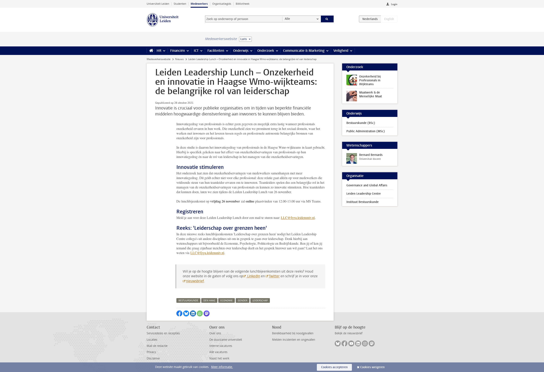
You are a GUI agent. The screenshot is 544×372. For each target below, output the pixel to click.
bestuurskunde (188, 300)
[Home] (150, 50)
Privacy (151, 352)
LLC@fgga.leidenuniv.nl (298, 217)
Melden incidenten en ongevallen (293, 340)
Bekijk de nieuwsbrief (349, 333)
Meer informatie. (222, 367)
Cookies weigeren (372, 367)
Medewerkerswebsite (158, 59)
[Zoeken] (327, 19)
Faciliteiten (215, 50)
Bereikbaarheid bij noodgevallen (292, 333)
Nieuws (179, 59)
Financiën (177, 50)
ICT (196, 50)
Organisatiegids (221, 4)
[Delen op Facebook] (179, 313)
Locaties (152, 340)
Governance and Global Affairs (366, 185)
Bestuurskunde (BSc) (360, 123)
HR (159, 50)
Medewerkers (199, 4)
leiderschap (260, 300)
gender (242, 300)
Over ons (215, 333)
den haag (209, 300)
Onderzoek (265, 50)
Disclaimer (153, 358)
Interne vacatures (220, 346)
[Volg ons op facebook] (344, 343)
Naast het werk (219, 358)
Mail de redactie (157, 346)
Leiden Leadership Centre (363, 194)
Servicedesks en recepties (163, 333)
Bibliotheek (242, 4)
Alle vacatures (218, 352)
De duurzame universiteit (225, 340)
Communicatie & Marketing (303, 50)
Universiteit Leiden (158, 4)
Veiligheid (340, 50)
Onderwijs (240, 50)
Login (394, 4)
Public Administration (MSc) (365, 131)
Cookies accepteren (334, 367)
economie (226, 300)
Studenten (180, 4)
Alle (287, 19)
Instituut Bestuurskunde (362, 202)
